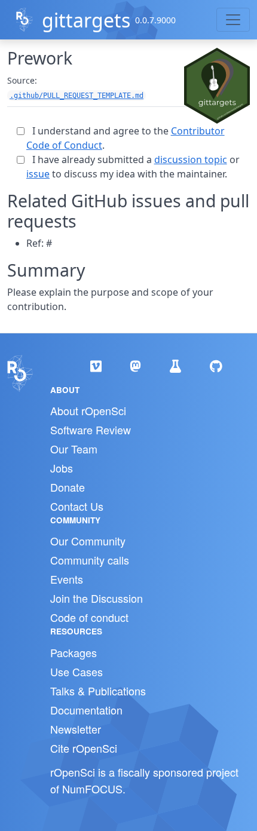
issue (38, 173)
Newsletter (75, 729)
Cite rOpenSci (83, 748)
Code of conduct (89, 617)
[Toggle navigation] (233, 20)
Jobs (61, 468)
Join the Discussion (96, 598)
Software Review (90, 429)
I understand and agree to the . (125, 138)
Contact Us (76, 506)
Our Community (88, 540)
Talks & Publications (98, 690)
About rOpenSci (88, 410)
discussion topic (190, 159)
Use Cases (76, 671)
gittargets (86, 20)
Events (66, 579)
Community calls (89, 560)
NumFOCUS (92, 788)
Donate (67, 487)
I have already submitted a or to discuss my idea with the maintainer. (133, 166)
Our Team (73, 448)
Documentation (86, 709)
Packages (73, 652)
